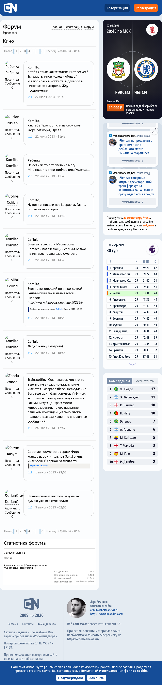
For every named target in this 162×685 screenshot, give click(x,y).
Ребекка (12, 73)
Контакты (28, 624)
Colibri (12, 203)
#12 (30, 136)
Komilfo (12, 166)
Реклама (13, 624)
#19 (30, 472)
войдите (148, 225)
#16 (30, 317)
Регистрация (146, 8)
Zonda (12, 382)
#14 (30, 216)
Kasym (12, 454)
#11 (30, 97)
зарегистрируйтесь (136, 217)
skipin (8, 558)
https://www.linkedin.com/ (106, 614)
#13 (30, 176)
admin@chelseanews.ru (104, 610)
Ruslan (12, 123)
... (38, 51)
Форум (89, 27)
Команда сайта (47, 624)
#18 (30, 427)
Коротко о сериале (39, 466)
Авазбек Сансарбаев (84, 581)
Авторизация (117, 8)
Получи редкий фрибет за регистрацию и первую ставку (141, 109)
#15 (30, 260)
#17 (30, 352)
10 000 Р (115, 107)
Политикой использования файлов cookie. (114, 671)
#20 (30, 507)
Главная (57, 27)
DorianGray (14, 502)
